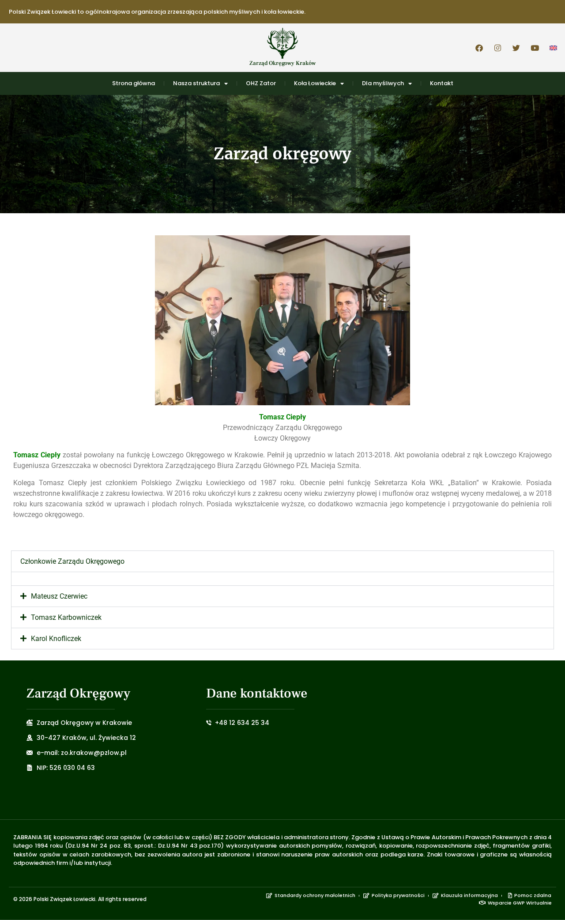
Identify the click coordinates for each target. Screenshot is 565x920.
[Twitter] (516, 47)
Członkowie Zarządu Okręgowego (72, 561)
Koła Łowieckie (315, 83)
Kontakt (441, 83)
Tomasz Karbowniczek (66, 617)
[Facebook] (478, 47)
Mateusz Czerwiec (59, 596)
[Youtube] (534, 47)
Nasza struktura (196, 83)
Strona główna (133, 83)
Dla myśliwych (383, 83)
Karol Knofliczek (56, 638)
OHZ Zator (261, 83)
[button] (282, 561)
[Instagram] (497, 47)
